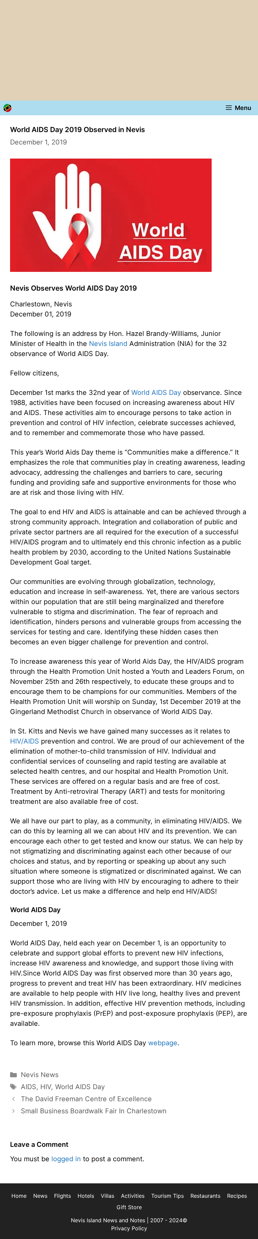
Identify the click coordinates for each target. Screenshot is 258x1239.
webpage (162, 1043)
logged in (66, 1159)
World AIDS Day (156, 393)
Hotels (86, 1195)
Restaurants (205, 1195)
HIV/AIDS (24, 741)
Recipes (237, 1195)
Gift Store (129, 1207)
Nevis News (39, 1075)
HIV (45, 1087)
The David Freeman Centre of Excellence (86, 1099)
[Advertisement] (129, 50)
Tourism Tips (167, 1195)
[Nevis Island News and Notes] (7, 108)
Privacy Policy (129, 1228)
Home (19, 1195)
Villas (107, 1195)
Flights (62, 1195)
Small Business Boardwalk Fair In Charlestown (94, 1111)
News (40, 1195)
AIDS (28, 1087)
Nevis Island (108, 344)
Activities (132, 1195)
